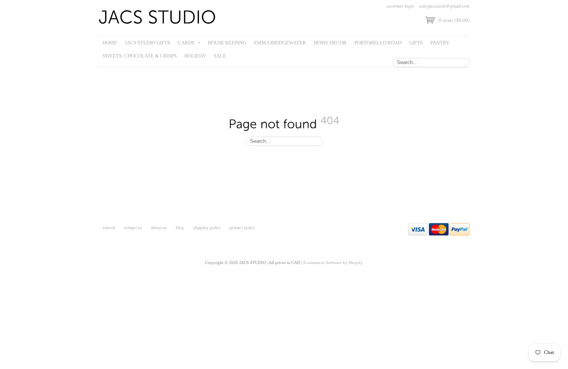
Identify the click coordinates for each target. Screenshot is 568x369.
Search (108, 227)
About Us (159, 227)
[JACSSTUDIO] (157, 18)
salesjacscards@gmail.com (444, 6)
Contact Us (133, 227)
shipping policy (207, 227)
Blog (180, 227)
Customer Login (400, 6)
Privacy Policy (242, 227)
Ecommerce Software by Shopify (333, 262)
